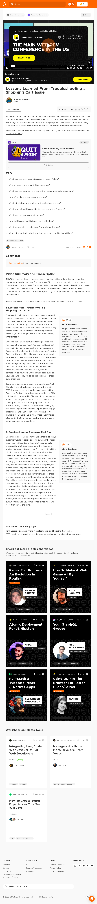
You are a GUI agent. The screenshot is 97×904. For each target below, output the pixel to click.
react (12, 718)
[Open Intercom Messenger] (92, 899)
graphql (57, 663)
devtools (23, 784)
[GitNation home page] (4, 4)
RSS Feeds (30, 871)
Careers (6, 868)
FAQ (28, 865)
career (56, 784)
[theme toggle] (71, 4)
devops (13, 663)
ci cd (30, 663)
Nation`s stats (47, 897)
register (20, 263)
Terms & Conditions (57, 865)
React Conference (14, 134)
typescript (20, 718)
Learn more (82, 79)
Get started (48, 165)
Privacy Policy (55, 868)
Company (7, 860)
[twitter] (79, 866)
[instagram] (84, 866)
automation (22, 663)
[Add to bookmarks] (42, 565)
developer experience (15, 240)
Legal (52, 860)
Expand (48, 514)
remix (12, 609)
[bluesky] (92, 866)
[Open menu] (91, 4)
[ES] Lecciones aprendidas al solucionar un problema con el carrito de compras (44, 534)
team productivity (67, 784)
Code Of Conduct (57, 871)
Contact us (7, 871)
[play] (48, 45)
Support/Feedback (34, 868)
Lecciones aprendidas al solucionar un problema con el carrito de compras (52, 301)
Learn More (24, 58)
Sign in (11, 263)
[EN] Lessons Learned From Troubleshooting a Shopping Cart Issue (39, 531)
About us (6, 865)
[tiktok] (88, 866)
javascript (13, 784)
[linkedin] (75, 866)
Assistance (31, 860)
